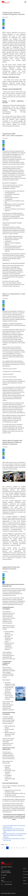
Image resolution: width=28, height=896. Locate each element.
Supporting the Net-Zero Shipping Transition (11, 568)
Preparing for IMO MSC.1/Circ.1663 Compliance (12, 134)
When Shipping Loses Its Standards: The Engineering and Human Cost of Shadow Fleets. (13, 830)
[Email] (14, 26)
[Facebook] (14, 22)
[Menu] (25, 2)
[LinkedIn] (14, 20)
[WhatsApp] (14, 24)
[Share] (14, 28)
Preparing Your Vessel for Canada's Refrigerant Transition (13, 13)
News (25, 880)
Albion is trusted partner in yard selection (13, 295)
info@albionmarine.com (6, 881)
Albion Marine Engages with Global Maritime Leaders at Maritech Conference (12, 442)
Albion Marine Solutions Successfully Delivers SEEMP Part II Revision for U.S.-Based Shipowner (14, 835)
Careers (25, 883)
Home (25, 868)
